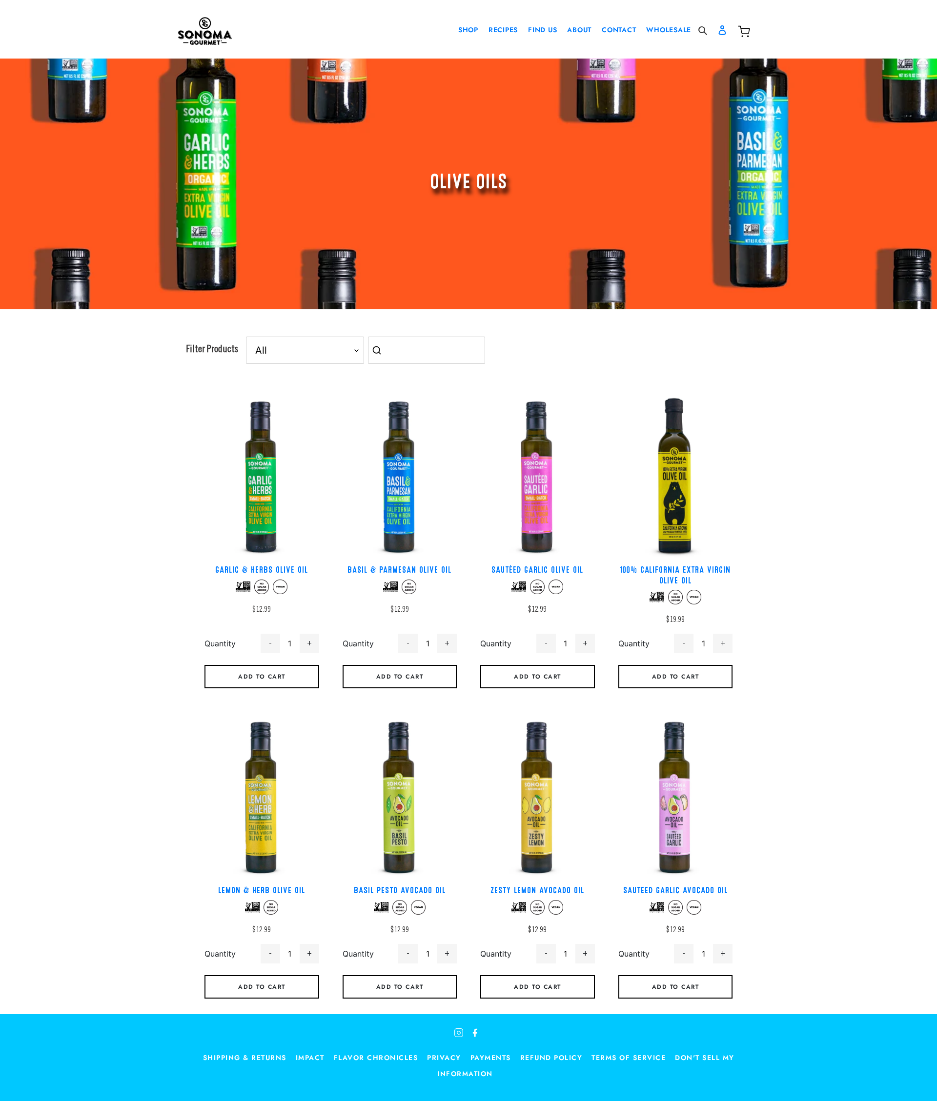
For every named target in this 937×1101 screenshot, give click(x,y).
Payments (490, 1057)
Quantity (220, 643)
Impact (310, 1057)
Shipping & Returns (244, 1057)
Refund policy (551, 1057)
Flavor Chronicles (376, 1057)
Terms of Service (628, 1057)
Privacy (444, 1057)
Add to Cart (261, 676)
